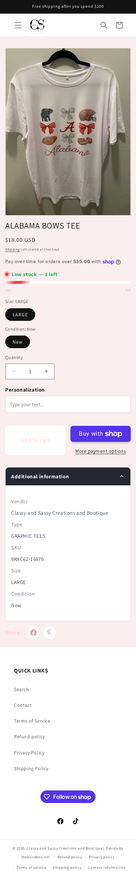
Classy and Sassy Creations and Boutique (64, 848)
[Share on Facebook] (33, 632)
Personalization (25, 389)
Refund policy (29, 736)
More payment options (100, 451)
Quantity (14, 357)
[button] (18, 25)
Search (21, 689)
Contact (23, 705)
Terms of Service (32, 721)
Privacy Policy (29, 752)
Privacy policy (102, 856)
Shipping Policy (31, 768)
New (18, 342)
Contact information (107, 867)
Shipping (12, 249)
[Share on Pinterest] (49, 632)
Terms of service (31, 867)
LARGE (20, 314)
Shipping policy (67, 867)
